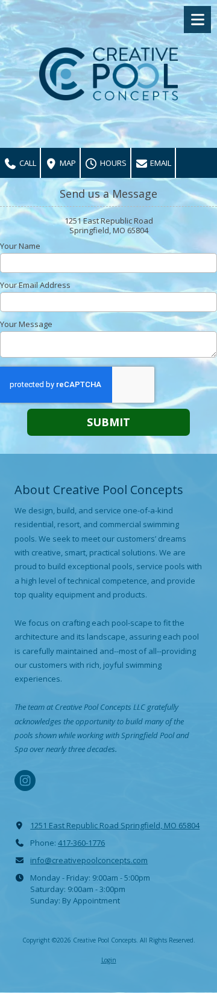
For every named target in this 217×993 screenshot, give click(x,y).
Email (159, 162)
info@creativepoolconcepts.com (89, 860)
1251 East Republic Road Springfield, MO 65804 (115, 825)
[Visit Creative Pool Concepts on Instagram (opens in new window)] (25, 780)
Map (67, 162)
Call (26, 162)
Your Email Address (35, 285)
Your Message (26, 324)
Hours (112, 162)
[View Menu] (197, 19)
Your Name (20, 246)
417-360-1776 (81, 842)
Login (108, 960)
